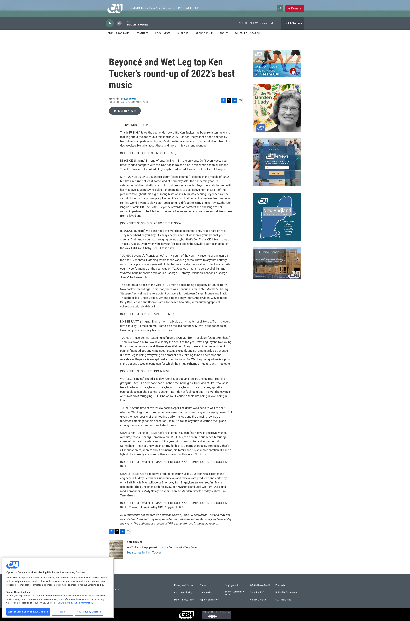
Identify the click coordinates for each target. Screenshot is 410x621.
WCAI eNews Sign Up (260, 585)
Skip (62, 611)
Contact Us (205, 585)
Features (142, 33)
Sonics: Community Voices (234, 593)
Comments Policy (183, 592)
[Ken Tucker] (116, 549)
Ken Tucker (130, 98)
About (224, 33)
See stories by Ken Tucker (144, 552)
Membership (206, 592)
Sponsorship (204, 33)
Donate (296, 8)
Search (255, 33)
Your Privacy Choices (89, 611)
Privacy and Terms (183, 585)
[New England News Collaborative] (277, 217)
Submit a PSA (257, 592)
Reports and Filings (209, 600)
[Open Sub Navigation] (132, 33)
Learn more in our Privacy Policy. (76, 602)
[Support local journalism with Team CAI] (277, 63)
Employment (231, 585)
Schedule (241, 33)
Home (109, 33)
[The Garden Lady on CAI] (277, 108)
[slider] (124, 23)
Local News (162, 33)
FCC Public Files (283, 600)
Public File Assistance (286, 592)
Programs (123, 33)
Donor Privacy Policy (184, 600)
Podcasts (280, 585)
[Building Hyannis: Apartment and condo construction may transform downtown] (277, 263)
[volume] (119, 23)
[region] (58, 587)
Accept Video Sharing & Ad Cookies (28, 611)
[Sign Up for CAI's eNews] (277, 162)
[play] (109, 23)
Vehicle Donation (258, 600)
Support (183, 33)
